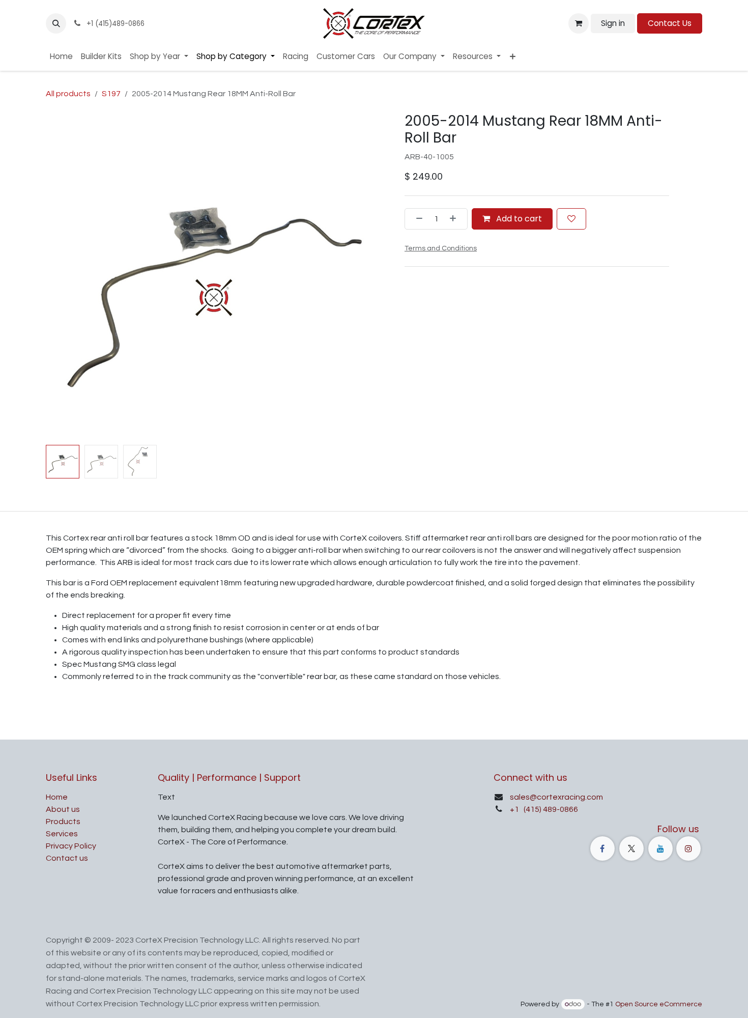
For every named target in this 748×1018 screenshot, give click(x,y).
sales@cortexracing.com (556, 797)
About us (63, 809)
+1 (515, 809)
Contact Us (670, 23)
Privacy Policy (71, 846)
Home (57, 797)
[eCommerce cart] (578, 23)
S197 (111, 94)
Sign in (613, 23)
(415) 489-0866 (550, 809)
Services (62, 834)
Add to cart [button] (518, 218)
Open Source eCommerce (658, 1004)
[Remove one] (416, 219)
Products (63, 821)
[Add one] (456, 219)
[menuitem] (61, 57)
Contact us (67, 858)
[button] (56, 23)
